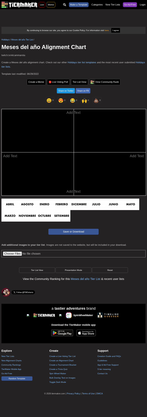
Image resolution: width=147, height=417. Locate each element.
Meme (51, 4)
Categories (97, 4)
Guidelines (102, 360)
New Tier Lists (113, 4)
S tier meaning (104, 369)
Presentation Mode (73, 270)
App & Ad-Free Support (108, 365)
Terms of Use (88, 393)
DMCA (99, 393)
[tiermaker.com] (19, 4)
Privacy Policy (73, 393)
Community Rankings (11, 365)
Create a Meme (36, 82)
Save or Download (73, 231)
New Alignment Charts (11, 360)
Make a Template (78, 4)
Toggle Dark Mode (57, 382)
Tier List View (79, 82)
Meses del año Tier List (22, 39)
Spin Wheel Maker (57, 373)
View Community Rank (107, 82)
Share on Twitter (66, 91)
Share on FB (83, 91)
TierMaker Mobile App (11, 369)
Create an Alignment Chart (61, 360)
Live (42, 4)
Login (143, 4)
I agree (115, 30)
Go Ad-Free (130, 4)
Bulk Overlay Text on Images (62, 378)
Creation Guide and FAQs (109, 356)
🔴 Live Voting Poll (58, 82)
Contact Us (102, 373)
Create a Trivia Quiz (58, 369)
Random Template (17, 378)
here (107, 30)
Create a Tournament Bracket (62, 365)
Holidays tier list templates (82, 62)
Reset (110, 270)
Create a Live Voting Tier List (62, 356)
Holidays (5, 39)
